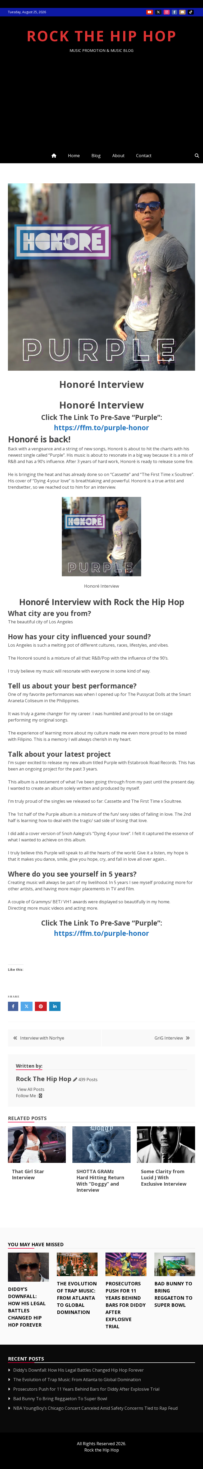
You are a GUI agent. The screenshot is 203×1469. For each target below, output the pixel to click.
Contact (143, 155)
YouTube (149, 12)
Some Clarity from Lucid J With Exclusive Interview (163, 1177)
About (118, 155)
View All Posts (30, 1089)
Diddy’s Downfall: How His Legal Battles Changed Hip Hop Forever (78, 1370)
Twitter (158, 12)
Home (74, 155)
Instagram (167, 12)
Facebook (174, 12)
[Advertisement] (101, 93)
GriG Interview (169, 1038)
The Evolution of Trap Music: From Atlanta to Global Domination (77, 1297)
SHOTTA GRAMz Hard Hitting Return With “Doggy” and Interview (100, 1180)
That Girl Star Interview (28, 1174)
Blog (96, 155)
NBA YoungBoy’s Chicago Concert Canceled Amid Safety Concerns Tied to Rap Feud (95, 1408)
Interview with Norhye (42, 1038)
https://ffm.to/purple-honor (101, 427)
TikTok (191, 12)
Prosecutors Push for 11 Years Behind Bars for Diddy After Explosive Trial (125, 1305)
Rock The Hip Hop (101, 36)
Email (182, 12)
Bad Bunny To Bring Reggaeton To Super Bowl (60, 1399)
